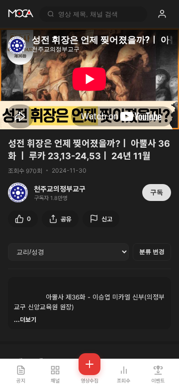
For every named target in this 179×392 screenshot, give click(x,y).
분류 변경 (152, 251)
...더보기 (25, 319)
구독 (156, 192)
